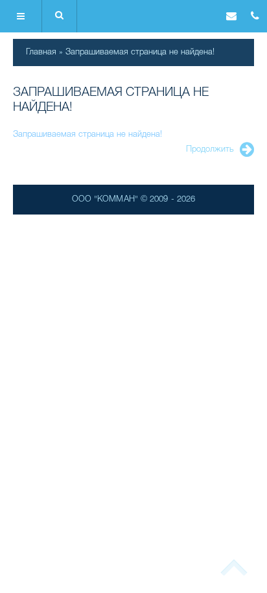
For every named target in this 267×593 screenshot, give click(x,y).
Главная (41, 52)
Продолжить (210, 149)
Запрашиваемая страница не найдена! (140, 52)
